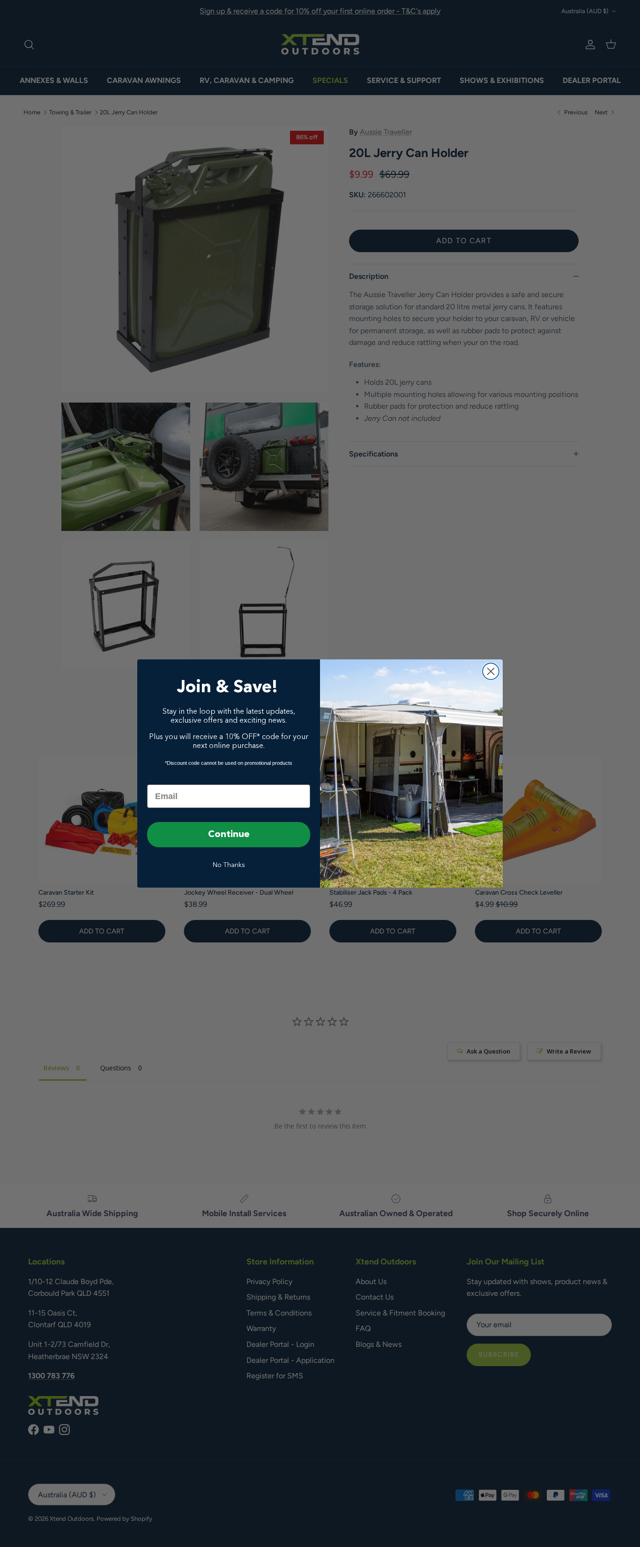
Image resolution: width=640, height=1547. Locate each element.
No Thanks (229, 865)
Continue (229, 834)
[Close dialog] (491, 671)
